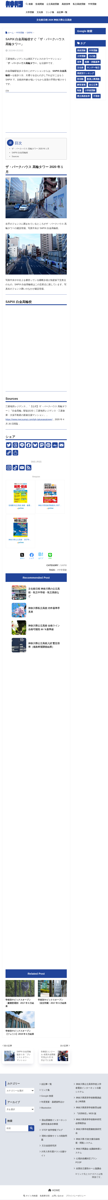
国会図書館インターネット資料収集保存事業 (54, 1122)
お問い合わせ (58, 1196)
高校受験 (81, 50)
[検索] (31, 1128)
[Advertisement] (36, 112)
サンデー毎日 (93, 67)
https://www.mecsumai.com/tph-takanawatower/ (29, 419)
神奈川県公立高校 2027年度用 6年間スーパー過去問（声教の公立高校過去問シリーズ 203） (20, 540)
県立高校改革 (83, 96)
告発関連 (39, 4)
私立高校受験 (79, 4)
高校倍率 (66, 4)
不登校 (96, 96)
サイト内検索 (31, 1196)
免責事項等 (45, 1196)
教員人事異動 (93, 79)
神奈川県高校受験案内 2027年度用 (50, 505)
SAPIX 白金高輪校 (20, 153)
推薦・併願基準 (92, 62)
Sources (15, 156)
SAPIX (63, 565)
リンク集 (50, 12)
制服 (79, 90)
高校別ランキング (85, 73)
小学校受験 (90, 90)
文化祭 (40, 12)
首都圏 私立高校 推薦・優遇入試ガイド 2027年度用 (20, 505)
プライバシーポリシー (76, 1196)
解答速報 (81, 85)
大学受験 (30, 12)
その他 (92, 56)
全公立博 (93, 85)
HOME (55, 1190)
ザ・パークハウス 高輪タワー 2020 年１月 (30, 149)
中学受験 (92, 4)
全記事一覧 (62, 12)
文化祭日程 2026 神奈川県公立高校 (54, 20)
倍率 (79, 62)
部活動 (80, 79)
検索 (30, 4)
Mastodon (46, 1108)
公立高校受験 (52, 4)
